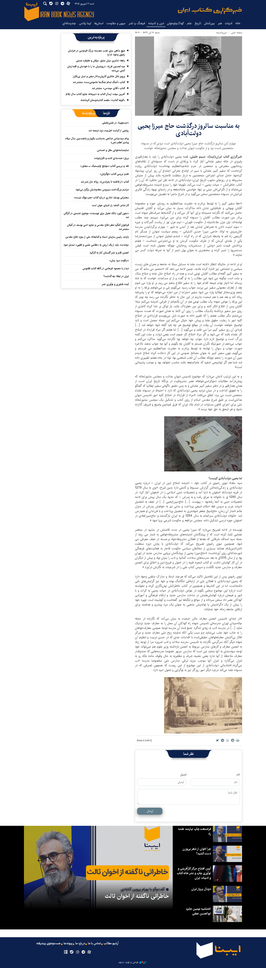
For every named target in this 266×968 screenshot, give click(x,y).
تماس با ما (94, 943)
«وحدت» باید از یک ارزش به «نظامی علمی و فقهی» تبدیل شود (96, 245)
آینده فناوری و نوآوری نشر (115, 284)
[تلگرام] (83, 952)
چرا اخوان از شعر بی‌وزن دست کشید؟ (196, 851)
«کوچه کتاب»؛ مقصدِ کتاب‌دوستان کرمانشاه (103, 100)
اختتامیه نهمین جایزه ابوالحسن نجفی (198, 911)
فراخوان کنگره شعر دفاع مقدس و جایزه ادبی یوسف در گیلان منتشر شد (98, 227)
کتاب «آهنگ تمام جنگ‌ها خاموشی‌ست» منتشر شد (99, 82)
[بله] (71, 952)
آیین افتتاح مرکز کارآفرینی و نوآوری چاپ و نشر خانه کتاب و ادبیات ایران (194, 873)
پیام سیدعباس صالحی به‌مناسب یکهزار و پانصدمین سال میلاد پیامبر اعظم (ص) (97, 140)
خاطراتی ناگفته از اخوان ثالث (137, 896)
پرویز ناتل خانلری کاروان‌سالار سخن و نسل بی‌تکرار (99, 76)
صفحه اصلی (236, 32)
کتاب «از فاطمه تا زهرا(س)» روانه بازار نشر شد (105, 182)
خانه (237, 23)
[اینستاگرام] (77, 952)
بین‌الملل (209, 23)
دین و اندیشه (156, 23)
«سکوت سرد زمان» (119, 260)
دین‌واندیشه (221, 32)
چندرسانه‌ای (69, 23)
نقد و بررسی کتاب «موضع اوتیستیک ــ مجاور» (104, 166)
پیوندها (68, 943)
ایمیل (183, 774)
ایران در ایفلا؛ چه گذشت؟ (116, 276)
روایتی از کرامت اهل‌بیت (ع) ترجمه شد (108, 130)
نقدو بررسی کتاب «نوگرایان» (114, 174)
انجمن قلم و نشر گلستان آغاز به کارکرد (109, 253)
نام (238, 774)
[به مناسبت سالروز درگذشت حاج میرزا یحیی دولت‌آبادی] (188, 76)
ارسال (150, 811)
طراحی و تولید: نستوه (128, 962)
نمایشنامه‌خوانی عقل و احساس (113, 150)
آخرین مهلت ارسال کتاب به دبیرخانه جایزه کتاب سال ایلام (95, 94)
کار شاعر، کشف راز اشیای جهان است (110, 205)
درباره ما (80, 943)
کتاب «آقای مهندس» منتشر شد (108, 88)
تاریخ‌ (198, 23)
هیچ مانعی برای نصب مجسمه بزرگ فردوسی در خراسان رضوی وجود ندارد (96, 53)
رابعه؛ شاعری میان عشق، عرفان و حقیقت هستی (100, 60)
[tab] (106, 113)
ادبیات (228, 23)
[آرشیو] (65, 952)
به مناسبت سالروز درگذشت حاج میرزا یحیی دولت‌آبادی (189, 130)
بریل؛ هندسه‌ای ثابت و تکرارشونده (111, 158)
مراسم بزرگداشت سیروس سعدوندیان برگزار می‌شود (102, 189)
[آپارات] (89, 952)
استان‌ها (98, 23)
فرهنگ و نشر (137, 23)
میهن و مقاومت (116, 23)
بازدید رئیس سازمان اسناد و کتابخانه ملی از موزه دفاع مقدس (97, 237)
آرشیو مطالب (111, 943)
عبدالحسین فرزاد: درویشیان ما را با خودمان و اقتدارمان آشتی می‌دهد (96, 68)
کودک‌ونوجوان (175, 23)
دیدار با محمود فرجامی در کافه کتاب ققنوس (106, 268)
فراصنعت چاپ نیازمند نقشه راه (194, 831)
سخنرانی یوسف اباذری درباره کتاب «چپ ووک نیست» (101, 197)
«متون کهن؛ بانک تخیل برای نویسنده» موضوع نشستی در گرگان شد (96, 215)
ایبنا (210, 11)
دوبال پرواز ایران (201, 889)
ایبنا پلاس (85, 23)
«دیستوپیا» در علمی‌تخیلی (115, 123)
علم (189, 23)
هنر (220, 23)
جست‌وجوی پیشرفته (48, 943)
